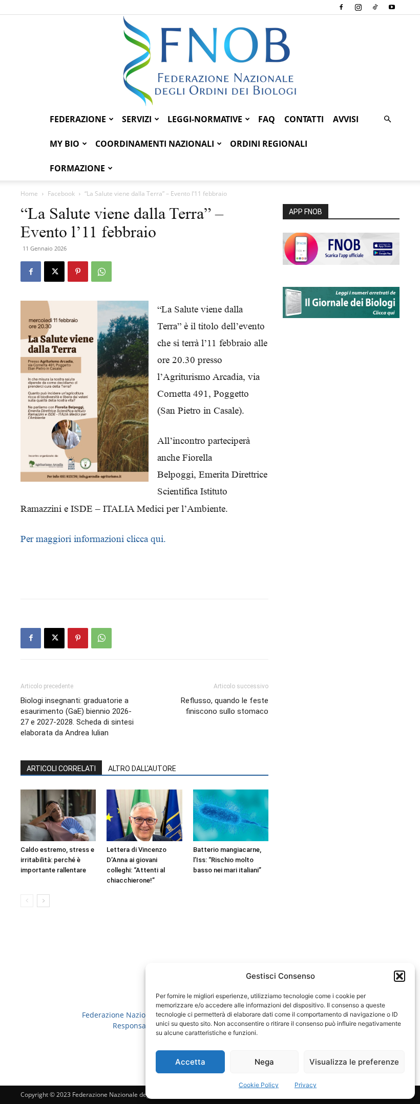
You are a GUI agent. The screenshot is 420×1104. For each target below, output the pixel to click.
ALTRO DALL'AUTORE (142, 768)
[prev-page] (26, 900)
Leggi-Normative (204, 119)
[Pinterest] (78, 271)
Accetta (190, 1062)
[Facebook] (341, 7)
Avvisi (346, 119)
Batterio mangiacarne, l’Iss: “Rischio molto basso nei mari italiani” (227, 860)
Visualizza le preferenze (354, 1062)
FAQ (266, 119)
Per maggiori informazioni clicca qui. (93, 538)
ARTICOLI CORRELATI (61, 768)
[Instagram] (358, 7)
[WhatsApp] (101, 271)
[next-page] (43, 900)
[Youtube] (392, 7)
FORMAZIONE (77, 168)
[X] (54, 271)
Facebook (61, 193)
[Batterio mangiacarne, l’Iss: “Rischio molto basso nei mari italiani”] (230, 815)
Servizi (137, 119)
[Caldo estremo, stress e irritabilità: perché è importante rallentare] (58, 815)
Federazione (78, 119)
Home (29, 193)
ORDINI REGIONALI (268, 143)
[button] (399, 976)
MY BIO (64, 143)
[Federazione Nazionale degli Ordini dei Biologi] (210, 61)
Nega (264, 1062)
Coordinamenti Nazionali (154, 143)
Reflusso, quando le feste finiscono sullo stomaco (224, 706)
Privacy (306, 1085)
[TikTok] (375, 7)
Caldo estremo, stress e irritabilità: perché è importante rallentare (57, 860)
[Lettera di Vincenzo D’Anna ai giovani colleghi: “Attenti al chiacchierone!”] (144, 815)
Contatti (304, 119)
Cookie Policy (259, 1085)
